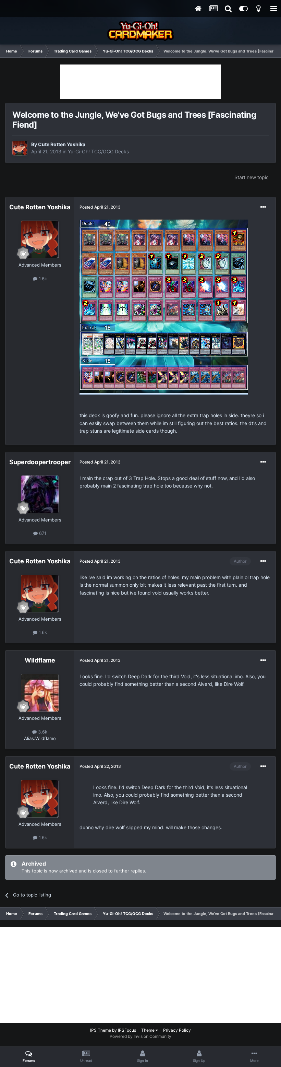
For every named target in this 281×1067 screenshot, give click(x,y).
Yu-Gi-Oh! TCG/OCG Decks (98, 151)
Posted (100, 207)
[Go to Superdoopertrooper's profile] (40, 494)
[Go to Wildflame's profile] (40, 693)
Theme (148, 1030)
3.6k (42, 732)
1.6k (42, 278)
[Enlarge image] (164, 306)
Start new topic (251, 177)
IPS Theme (100, 1030)
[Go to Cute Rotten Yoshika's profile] (19, 148)
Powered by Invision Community (140, 1036)
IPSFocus (127, 1030)
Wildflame (40, 660)
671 (42, 533)
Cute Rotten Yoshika (61, 144)
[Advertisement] (140, 82)
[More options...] (263, 207)
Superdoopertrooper (40, 462)
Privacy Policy (177, 1030)
